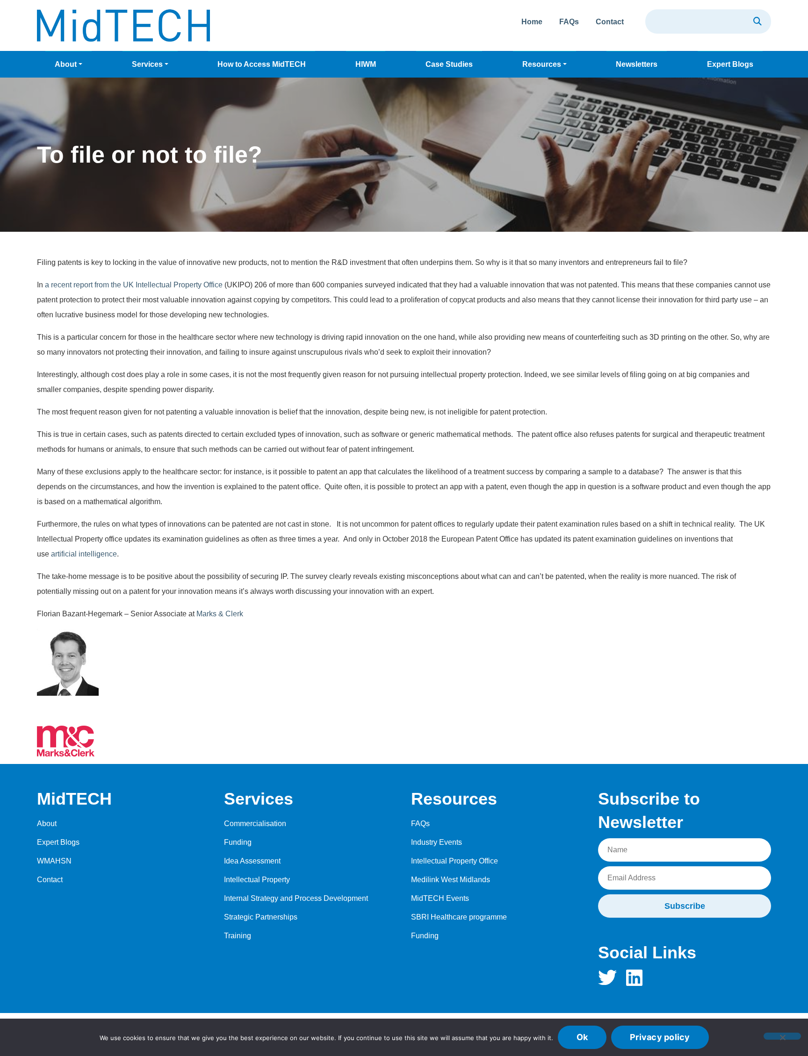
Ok (582, 1037)
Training (237, 936)
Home (531, 22)
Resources (541, 64)
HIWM (365, 64)
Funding (238, 842)
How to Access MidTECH (261, 64)
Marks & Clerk (220, 614)
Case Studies (449, 64)
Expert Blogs (730, 64)
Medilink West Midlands (450, 880)
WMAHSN (54, 861)
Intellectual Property (257, 880)
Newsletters (636, 64)
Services (147, 64)
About (66, 64)
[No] (782, 1036)
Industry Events (436, 842)
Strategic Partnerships (260, 917)
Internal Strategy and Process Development (296, 898)
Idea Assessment (252, 861)
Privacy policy (660, 1037)
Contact (610, 22)
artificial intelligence (84, 554)
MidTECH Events (440, 898)
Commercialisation (255, 824)
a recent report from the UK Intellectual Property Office (134, 285)
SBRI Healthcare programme (459, 917)
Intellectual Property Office (454, 861)
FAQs (569, 22)
